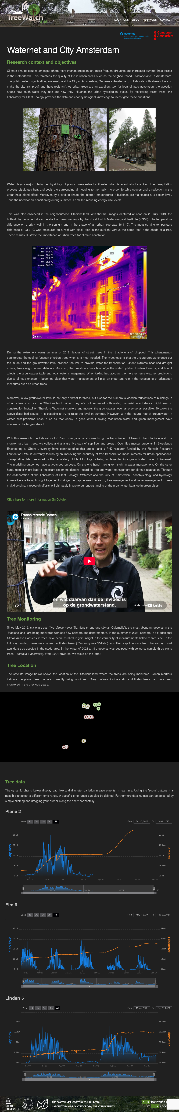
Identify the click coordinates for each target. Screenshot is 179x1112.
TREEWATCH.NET (61, 1102)
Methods (150, 19)
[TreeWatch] (27, 12)
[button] (94, 704)
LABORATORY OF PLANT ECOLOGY (71, 1106)
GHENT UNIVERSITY (104, 1106)
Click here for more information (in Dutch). (37, 499)
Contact (166, 19)
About (136, 19)
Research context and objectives (42, 62)
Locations (121, 19)
